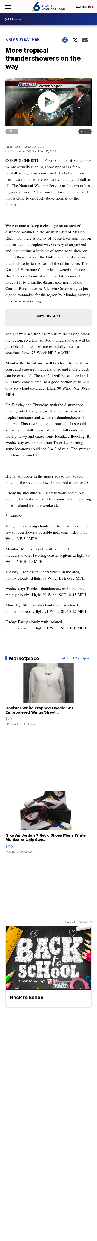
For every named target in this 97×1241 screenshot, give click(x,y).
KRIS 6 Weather (22, 39)
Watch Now (84, 7)
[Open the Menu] (7, 6)
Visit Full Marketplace (77, 658)
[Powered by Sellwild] (85, 922)
